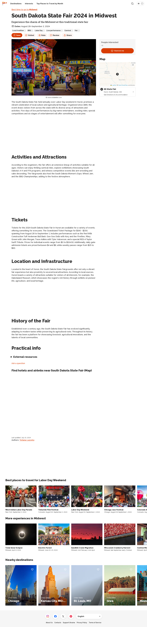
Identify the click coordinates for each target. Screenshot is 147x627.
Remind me (119, 51)
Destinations (16, 4)
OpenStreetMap (123, 85)
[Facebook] (55, 616)
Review (56, 35)
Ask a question (18, 363)
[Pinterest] (71, 616)
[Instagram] (47, 616)
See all (20, 91)
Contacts (57, 622)
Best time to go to (24, 9)
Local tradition (18, 30)
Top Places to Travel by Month (49, 4)
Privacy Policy (82, 622)
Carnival (67, 30)
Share (69, 35)
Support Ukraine (69, 622)
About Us (49, 622)
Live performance (53, 30)
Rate (43, 35)
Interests (29, 4)
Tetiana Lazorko (26, 440)
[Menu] (140, 3)
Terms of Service (95, 622)
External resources (25, 356)
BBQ (29, 30)
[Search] (132, 3)
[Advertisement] (54, 132)
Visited (31, 35)
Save (18, 35)
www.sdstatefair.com (55, 97)
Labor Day (39, 30)
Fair (76, 30)
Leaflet (114, 85)
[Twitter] (63, 616)
